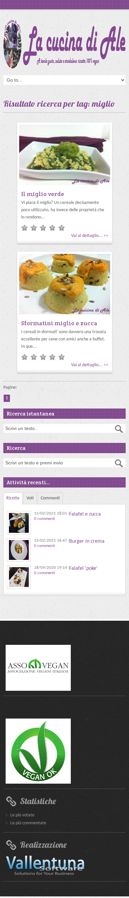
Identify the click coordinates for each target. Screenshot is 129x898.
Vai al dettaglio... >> (89, 235)
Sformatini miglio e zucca (59, 323)
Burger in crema (87, 541)
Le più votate (22, 815)
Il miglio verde (42, 194)
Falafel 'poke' (83, 568)
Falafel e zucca (85, 514)
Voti (30, 498)
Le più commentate (28, 823)
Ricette (13, 498)
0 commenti (44, 519)
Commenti (50, 498)
